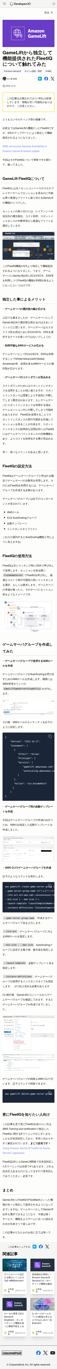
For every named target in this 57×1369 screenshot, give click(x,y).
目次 (46, 12)
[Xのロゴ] (45, 1353)
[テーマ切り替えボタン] (54, 4)
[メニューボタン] (4, 4)
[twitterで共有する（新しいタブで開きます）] (52, 79)
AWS (49, 71)
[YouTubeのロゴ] (52, 1353)
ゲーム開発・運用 (34, 71)
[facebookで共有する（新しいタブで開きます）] (46, 79)
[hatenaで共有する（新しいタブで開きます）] (40, 79)
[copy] (50, 736)
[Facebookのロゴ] (38, 1353)
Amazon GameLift (13, 71)
